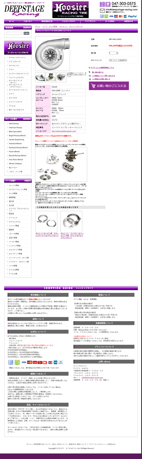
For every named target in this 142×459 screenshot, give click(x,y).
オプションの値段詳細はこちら (102, 68)
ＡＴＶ (11, 94)
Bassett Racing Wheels (17, 156)
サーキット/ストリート (17, 57)
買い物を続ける (98, 72)
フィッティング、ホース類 (19, 258)
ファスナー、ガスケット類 (19, 262)
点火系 (11, 205)
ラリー (12, 69)
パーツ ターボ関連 (49, 26)
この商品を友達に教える (101, 79)
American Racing (15, 128)
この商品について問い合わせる (103, 76)
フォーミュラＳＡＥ (16, 78)
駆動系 (11, 230)
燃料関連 (12, 197)
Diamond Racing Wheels (18, 148)
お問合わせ (111, 444)
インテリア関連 (15, 246)
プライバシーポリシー (97, 444)
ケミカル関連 (14, 270)
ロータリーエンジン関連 (18, 189)
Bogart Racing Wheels (17, 136)
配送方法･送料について (78, 444)
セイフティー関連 (15, 254)
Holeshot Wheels (15, 144)
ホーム (37, 26)
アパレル (12, 106)
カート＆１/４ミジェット (18, 90)
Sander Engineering (16, 140)
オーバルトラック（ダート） (15, 82)
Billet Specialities (15, 132)
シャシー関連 (14, 226)
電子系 (11, 201)
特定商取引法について (42, 444)
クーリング (13, 218)
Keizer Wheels (14, 152)
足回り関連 (13, 238)
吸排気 (11, 214)
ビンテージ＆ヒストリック (19, 73)
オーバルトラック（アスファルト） (15, 86)
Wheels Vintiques (15, 164)
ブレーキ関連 (14, 234)
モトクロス (13, 98)
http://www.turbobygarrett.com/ (64, 131)
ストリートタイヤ (15, 102)
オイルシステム (15, 222)
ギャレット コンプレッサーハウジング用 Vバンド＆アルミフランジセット (72, 236)
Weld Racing (14, 124)
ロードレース (14, 65)
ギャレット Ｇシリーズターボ (71, 26)
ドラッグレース (15, 61)
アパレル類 (13, 274)
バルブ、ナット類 (15, 172)
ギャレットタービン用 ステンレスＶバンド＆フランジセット (47, 235)
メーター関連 (14, 242)
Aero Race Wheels (16, 160)
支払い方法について (59, 444)
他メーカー (13, 168)
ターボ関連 (13, 193)
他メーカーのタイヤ (16, 110)
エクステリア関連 (15, 250)
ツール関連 (13, 266)
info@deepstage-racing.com (92, 378)
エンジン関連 (14, 185)
